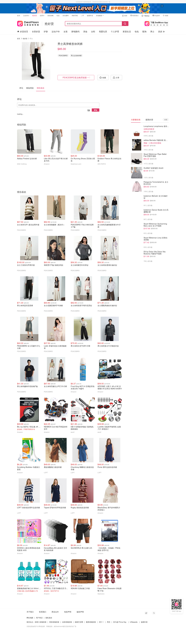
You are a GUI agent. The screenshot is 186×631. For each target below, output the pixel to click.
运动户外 (56, 31)
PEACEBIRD (63, 55)
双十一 (101, 622)
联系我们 (135, 15)
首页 (18, 15)
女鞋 (93, 31)
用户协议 (39, 617)
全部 (165, 119)
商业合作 (55, 611)
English (157, 15)
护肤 (46, 31)
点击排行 (26, 15)
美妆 (85, 31)
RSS (154, 613)
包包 (137, 31)
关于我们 (30, 611)
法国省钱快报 (67, 622)
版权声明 (80, 611)
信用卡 (42, 15)
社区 (58, 15)
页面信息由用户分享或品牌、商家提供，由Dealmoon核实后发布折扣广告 (51, 626)
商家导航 (75, 15)
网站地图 (30, 617)
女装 (66, 31)
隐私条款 (49, 617)
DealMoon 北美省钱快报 (28, 23)
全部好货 (36, 31)
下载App (146, 16)
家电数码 (75, 31)
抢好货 (34, 15)
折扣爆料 (66, 15)
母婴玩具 (103, 31)
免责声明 (67, 611)
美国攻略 (50, 15)
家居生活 (127, 31)
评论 (95, 110)
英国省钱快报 (54, 622)
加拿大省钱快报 (40, 622)
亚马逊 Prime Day (119, 622)
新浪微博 (146, 613)
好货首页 (24, 31)
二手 (82, 15)
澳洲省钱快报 (91, 622)
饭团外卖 (90, 15)
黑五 (108, 622)
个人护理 (115, 31)
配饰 (144, 31)
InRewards (134, 622)
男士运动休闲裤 (76, 55)
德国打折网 (79, 622)
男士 (152, 31)
